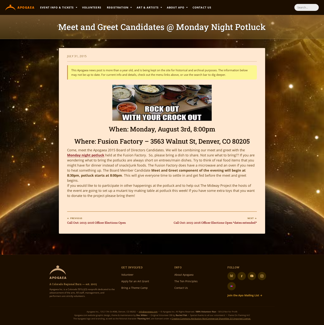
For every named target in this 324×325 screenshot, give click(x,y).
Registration (117, 7)
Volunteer (127, 274)
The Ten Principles (186, 281)
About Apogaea (184, 274)
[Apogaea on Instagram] (262, 276)
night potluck (85, 155)
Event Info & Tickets (57, 7)
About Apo (175, 7)
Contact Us (202, 7)
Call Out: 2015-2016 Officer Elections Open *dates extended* (215, 220)
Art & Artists (148, 7)
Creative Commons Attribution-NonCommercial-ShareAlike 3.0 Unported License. (211, 318)
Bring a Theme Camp (134, 288)
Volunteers (91, 7)
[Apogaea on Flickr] (231, 286)
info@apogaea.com (148, 311)
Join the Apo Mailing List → (244, 295)
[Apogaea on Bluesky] (231, 276)
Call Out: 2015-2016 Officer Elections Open (96, 220)
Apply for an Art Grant (135, 281)
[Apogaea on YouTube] (252, 276)
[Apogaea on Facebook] (242, 276)
